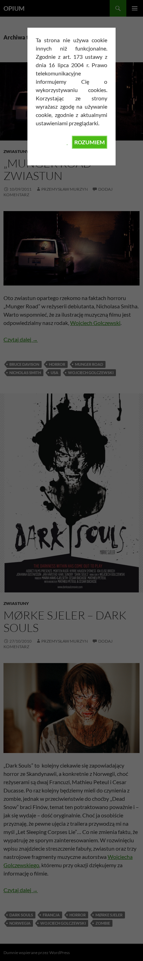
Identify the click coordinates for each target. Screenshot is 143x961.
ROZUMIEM (89, 142)
